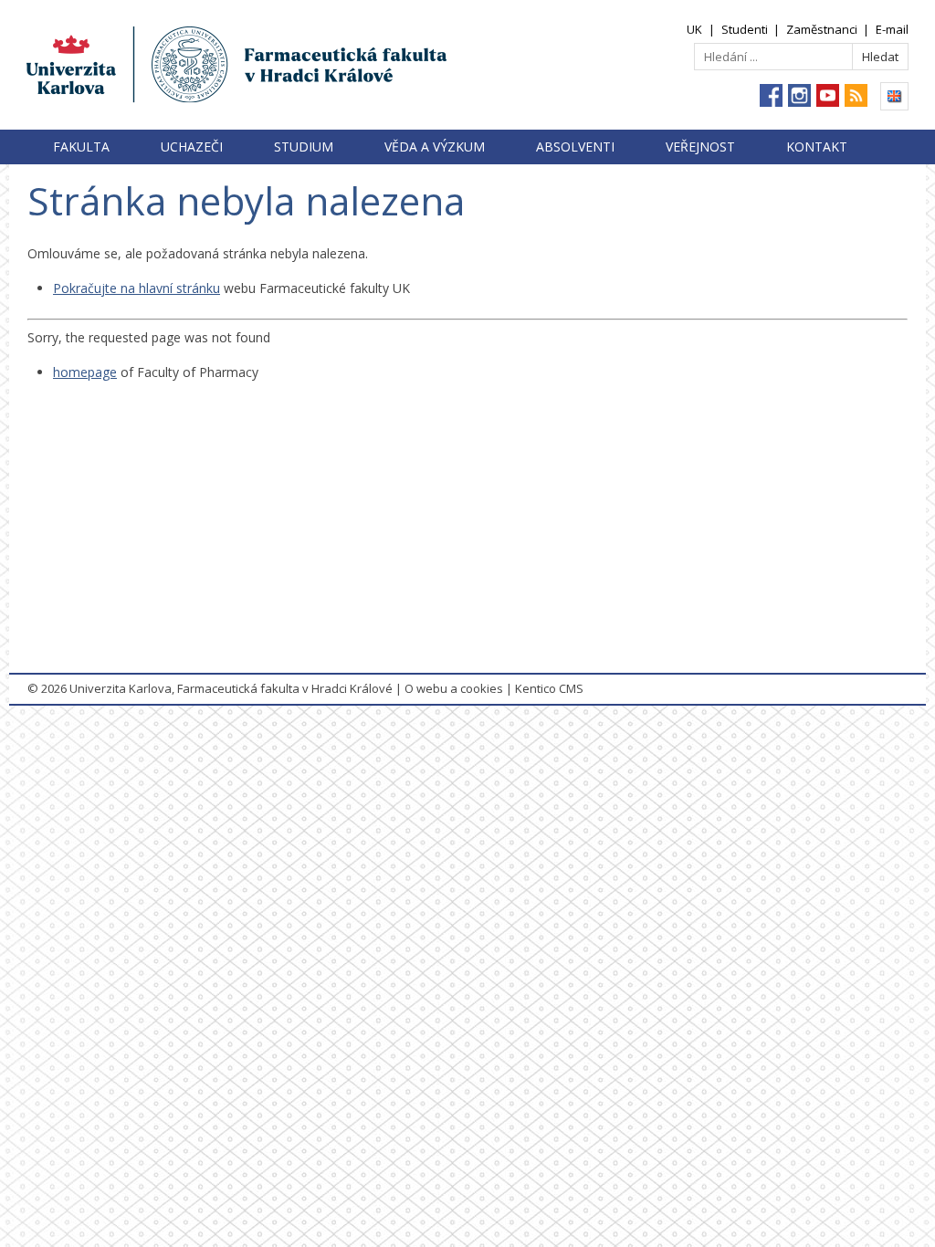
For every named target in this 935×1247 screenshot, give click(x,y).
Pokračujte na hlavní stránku (136, 288)
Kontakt (816, 146)
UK (694, 29)
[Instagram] (799, 95)
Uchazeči (192, 146)
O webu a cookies (453, 688)
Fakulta (81, 146)
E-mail (892, 29)
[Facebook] (771, 95)
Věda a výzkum (434, 146)
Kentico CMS (549, 688)
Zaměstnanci (821, 29)
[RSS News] (856, 95)
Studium (303, 146)
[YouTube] (827, 95)
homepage (85, 372)
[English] (894, 96)
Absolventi (575, 146)
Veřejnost (700, 146)
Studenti (744, 29)
